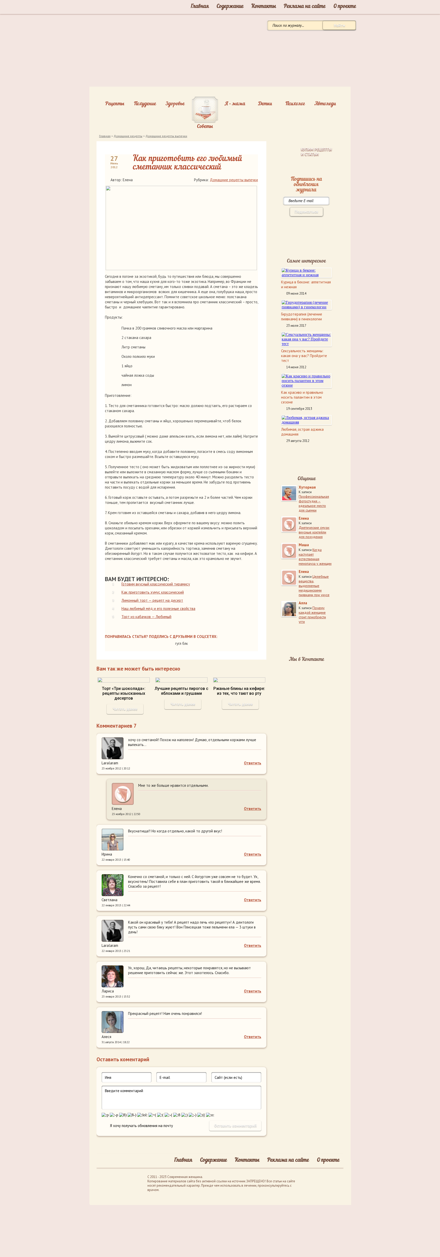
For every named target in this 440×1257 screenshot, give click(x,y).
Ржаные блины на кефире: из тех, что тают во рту (239, 691)
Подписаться (306, 211)
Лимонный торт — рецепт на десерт (152, 600)
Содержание (230, 6)
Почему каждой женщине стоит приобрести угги (312, 615)
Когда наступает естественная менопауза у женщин (315, 556)
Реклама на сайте (305, 6)
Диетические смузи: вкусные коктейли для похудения (314, 532)
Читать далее (125, 708)
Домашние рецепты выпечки (166, 136)
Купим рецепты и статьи (316, 151)
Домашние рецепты (128, 136)
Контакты (263, 6)
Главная (199, 6)
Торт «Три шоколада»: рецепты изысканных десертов (123, 693)
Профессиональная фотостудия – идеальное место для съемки (314, 503)
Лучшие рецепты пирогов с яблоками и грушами (181, 691)
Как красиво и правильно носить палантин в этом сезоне (302, 397)
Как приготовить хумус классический (152, 592)
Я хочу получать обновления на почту (141, 1125)
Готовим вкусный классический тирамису (155, 584)
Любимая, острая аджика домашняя (302, 432)
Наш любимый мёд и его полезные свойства (158, 608)
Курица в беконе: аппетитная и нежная (306, 284)
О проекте (344, 6)
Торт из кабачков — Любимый (146, 616)
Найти (339, 25)
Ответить (252, 763)
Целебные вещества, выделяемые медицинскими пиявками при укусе (314, 585)
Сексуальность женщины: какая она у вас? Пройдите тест (304, 355)
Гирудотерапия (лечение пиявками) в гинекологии (301, 316)
